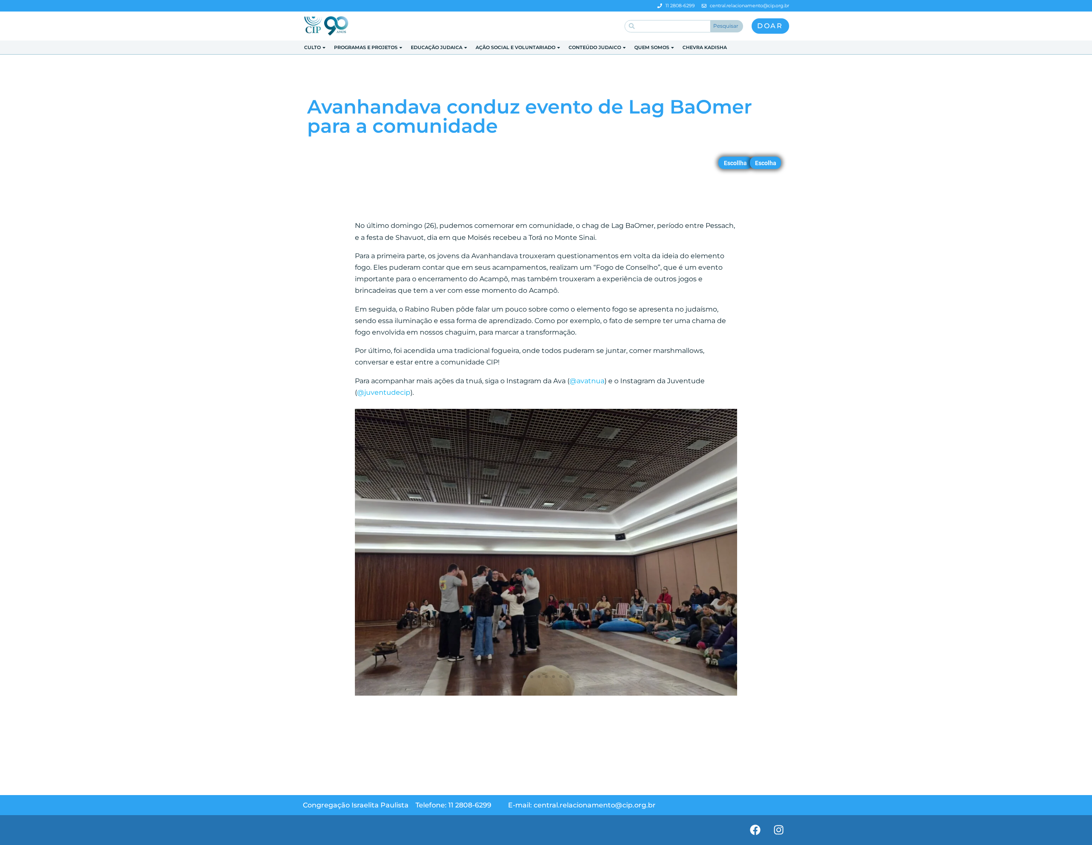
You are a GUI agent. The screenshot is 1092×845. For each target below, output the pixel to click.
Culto (312, 47)
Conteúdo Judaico (595, 47)
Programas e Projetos (366, 47)
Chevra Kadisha (704, 47)
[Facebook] (755, 830)
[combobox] (667, 26)
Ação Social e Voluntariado (515, 47)
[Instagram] (778, 830)
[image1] (546, 695)
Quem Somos (651, 47)
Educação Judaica (436, 47)
